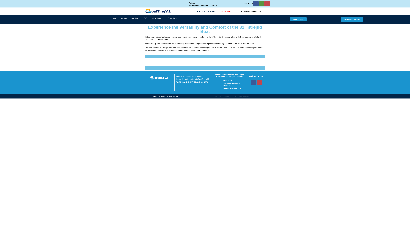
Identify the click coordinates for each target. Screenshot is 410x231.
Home (114, 18)
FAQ (145, 18)
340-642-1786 (226, 11)
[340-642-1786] (218, 11)
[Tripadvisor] (261, 3)
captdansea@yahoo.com (250, 11)
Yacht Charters (157, 18)
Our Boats (135, 18)
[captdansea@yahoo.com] (237, 11)
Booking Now (298, 19)
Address (192, 3)
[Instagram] (267, 3)
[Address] (186, 3)
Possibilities (172, 18)
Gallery (124, 18)
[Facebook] (256, 3)
